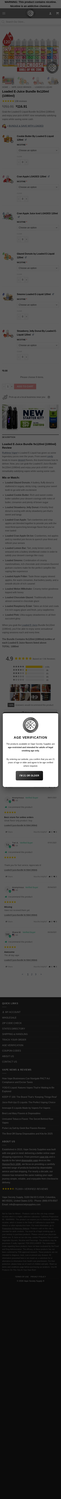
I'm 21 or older (29, 775)
